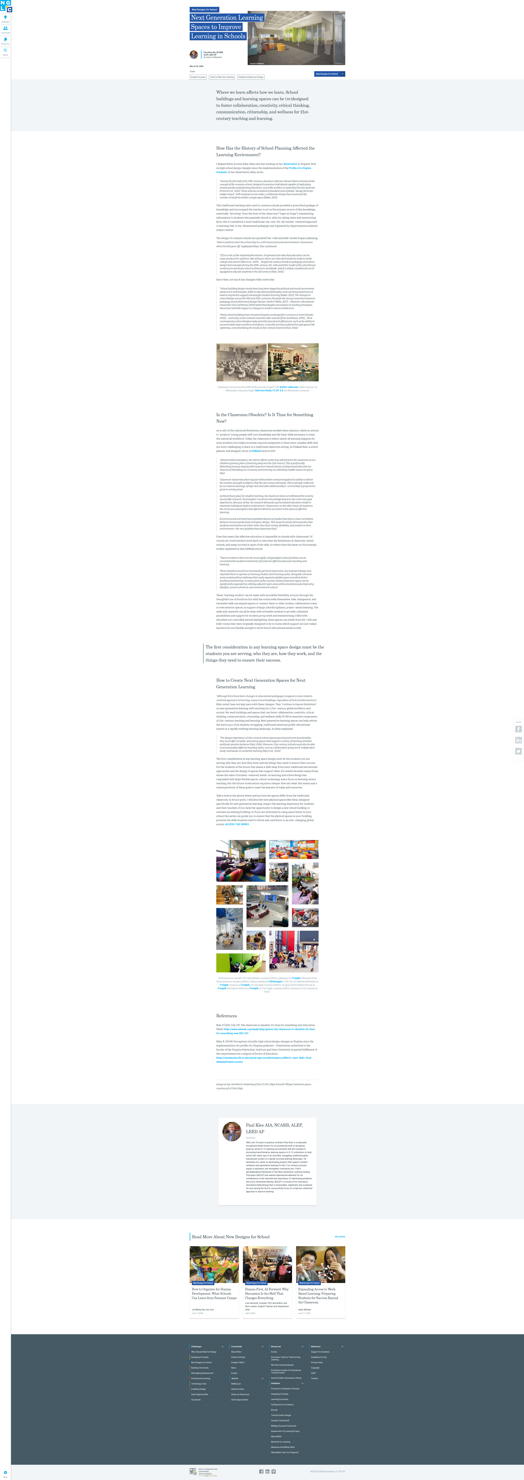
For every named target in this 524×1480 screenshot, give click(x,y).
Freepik (296, 978)
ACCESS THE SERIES (237, 824)
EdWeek (256, 451)
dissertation (290, 164)
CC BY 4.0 (277, 390)
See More (340, 1237)
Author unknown (289, 387)
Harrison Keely (263, 390)
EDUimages (275, 981)
